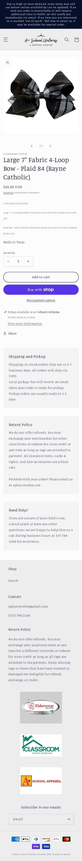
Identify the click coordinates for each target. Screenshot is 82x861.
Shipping (8, 192)
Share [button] (12, 333)
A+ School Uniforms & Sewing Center (35, 854)
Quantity (9, 252)
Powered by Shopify (62, 854)
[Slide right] (50, 146)
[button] (5, 40)
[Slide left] (31, 146)
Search (13, 580)
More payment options (41, 300)
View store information (25, 323)
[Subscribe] (68, 819)
